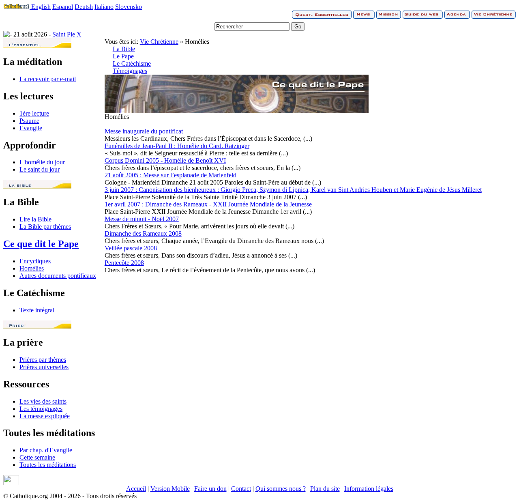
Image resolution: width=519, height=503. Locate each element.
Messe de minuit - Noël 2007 (142, 218)
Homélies (31, 268)
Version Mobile (170, 488)
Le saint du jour (39, 169)
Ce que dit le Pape (41, 244)
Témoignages (130, 70)
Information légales (368, 488)
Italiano (104, 6)
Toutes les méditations (47, 464)
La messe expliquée (44, 416)
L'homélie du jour (42, 162)
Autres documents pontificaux (57, 275)
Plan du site (325, 488)
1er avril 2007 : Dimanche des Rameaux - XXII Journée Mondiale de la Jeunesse (208, 204)
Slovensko (128, 6)
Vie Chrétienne (159, 41)
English (41, 6)
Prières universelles (44, 366)
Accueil (136, 488)
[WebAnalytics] (11, 482)
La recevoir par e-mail (47, 78)
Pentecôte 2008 (124, 262)
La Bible (124, 48)
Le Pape (123, 56)
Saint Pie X (66, 34)
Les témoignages (40, 408)
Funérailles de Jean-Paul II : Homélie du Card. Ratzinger (177, 145)
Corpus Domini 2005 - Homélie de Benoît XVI (165, 160)
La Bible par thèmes (45, 226)
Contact (241, 488)
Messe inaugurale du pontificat (144, 131)
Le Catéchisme (132, 63)
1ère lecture (34, 113)
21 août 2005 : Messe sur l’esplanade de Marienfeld (170, 175)
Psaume (29, 120)
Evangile (30, 128)
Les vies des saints (42, 401)
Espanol (62, 6)
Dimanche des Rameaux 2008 (143, 233)
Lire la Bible (35, 219)
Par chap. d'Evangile (45, 450)
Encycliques (35, 261)
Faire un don (210, 488)
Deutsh (84, 6)
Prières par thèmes (42, 359)
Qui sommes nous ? (280, 488)
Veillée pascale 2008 (131, 248)
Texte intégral (36, 310)
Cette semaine (37, 457)
